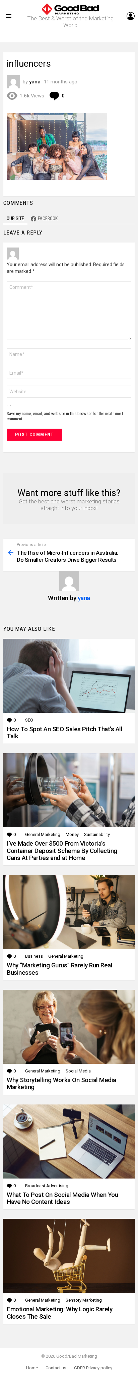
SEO (29, 720)
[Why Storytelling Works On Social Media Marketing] (69, 1027)
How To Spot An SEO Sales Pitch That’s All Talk (65, 732)
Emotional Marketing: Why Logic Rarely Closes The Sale (59, 1312)
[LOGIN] (131, 16)
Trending (71, 37)
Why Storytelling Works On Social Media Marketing (61, 1083)
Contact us (56, 1367)
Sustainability (97, 834)
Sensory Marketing (84, 1300)
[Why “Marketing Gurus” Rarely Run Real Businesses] (69, 912)
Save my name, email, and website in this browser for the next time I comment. (65, 416)
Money (72, 834)
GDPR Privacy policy (93, 1367)
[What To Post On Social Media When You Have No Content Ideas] (69, 1141)
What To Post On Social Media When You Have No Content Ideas (62, 1198)
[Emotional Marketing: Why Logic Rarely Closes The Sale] (69, 1256)
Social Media (78, 1070)
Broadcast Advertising (46, 1185)
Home (32, 1367)
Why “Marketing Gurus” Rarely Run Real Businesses (59, 968)
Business (34, 956)
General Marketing (42, 834)
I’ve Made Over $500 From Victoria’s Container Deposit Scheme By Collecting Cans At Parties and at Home (62, 851)
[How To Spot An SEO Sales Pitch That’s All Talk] (69, 676)
